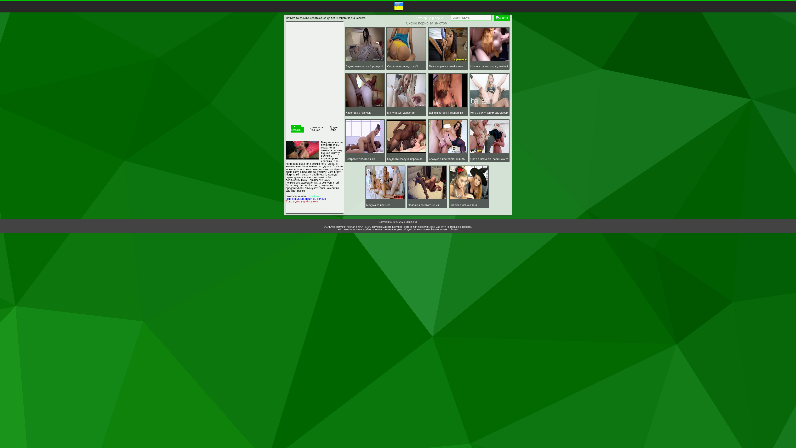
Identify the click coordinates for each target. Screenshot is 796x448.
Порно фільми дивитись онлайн (306, 198)
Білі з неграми (296, 128)
